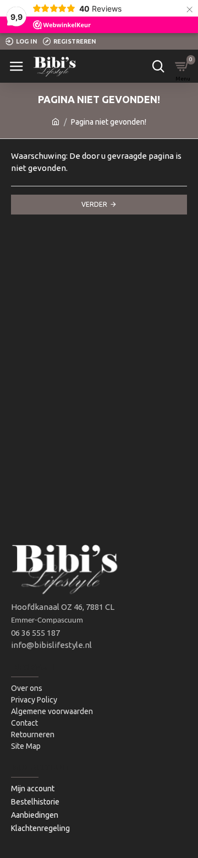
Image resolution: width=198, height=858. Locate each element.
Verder (94, 204)
